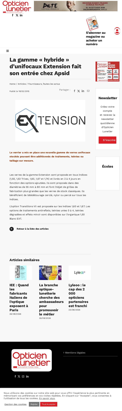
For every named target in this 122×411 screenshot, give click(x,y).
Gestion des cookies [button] (15, 404)
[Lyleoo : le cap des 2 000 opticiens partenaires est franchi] (80, 267)
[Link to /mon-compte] (117, 31)
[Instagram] (22, 376)
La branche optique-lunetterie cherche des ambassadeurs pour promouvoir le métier (51, 299)
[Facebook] (74, 91)
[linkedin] (21, 15)
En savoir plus (47, 398)
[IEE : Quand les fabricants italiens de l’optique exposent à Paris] (21, 267)
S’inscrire (109, 140)
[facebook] (12, 15)
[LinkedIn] (83, 91)
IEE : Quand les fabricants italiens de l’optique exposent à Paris (19, 297)
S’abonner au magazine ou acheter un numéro (95, 38)
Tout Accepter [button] (48, 404)
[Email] (88, 91)
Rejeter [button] (34, 404)
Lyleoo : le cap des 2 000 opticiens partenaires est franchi (78, 295)
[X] (78, 91)
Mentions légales (75, 352)
